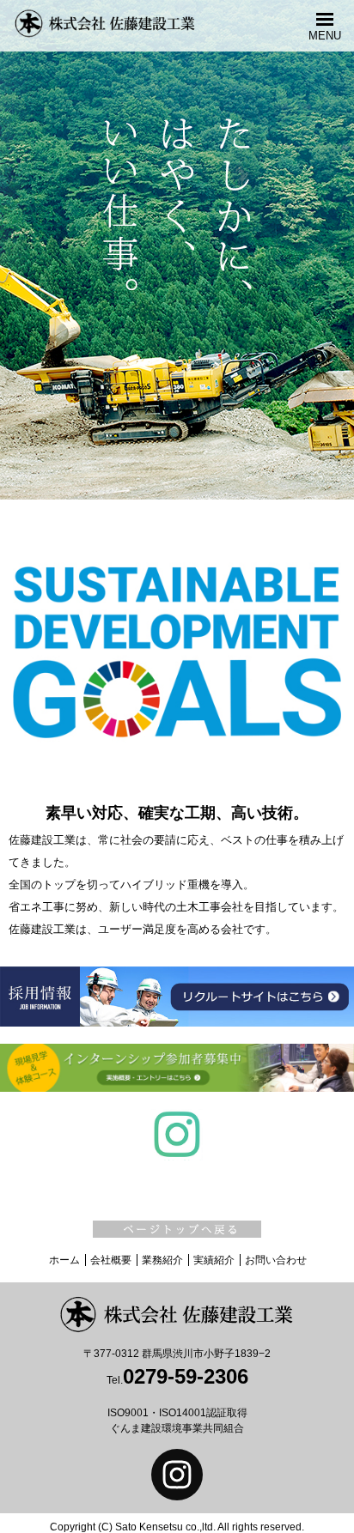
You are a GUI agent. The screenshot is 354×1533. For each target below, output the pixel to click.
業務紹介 (162, 1260)
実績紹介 (214, 1260)
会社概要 (110, 1260)
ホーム (64, 1260)
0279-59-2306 (185, 1376)
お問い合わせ (276, 1260)
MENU (324, 35)
